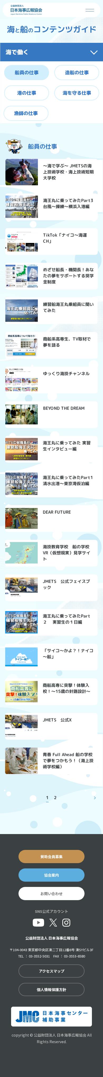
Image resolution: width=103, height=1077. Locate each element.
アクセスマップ (51, 971)
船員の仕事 (27, 72)
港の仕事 (26, 92)
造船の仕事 (77, 72)
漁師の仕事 (26, 113)
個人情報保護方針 (51, 989)
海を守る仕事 (77, 93)
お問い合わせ (51, 893)
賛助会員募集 (51, 856)
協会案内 (51, 875)
